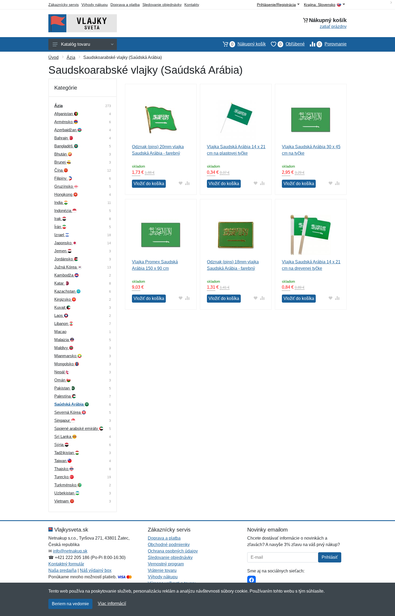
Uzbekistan (64, 493)
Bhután (61, 154)
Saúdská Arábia (69, 404)
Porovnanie (332, 44)
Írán (58, 226)
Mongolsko (64, 364)
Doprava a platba (125, 4)
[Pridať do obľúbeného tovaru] (180, 183)
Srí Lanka (63, 436)
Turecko (62, 477)
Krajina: (319, 5)
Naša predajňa (62, 570)
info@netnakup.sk (70, 551)
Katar (59, 283)
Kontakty (191, 4)
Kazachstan (65, 291)
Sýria (59, 444)
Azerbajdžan (65, 130)
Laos (59, 315)
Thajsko (61, 468)
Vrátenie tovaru (162, 570)
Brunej (60, 162)
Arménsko (64, 121)
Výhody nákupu (94, 4)
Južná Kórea (66, 267)
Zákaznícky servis (63, 4)
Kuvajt (60, 307)
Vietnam (62, 501)
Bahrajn (61, 138)
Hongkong (63, 194)
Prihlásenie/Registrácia (276, 4)
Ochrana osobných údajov (173, 551)
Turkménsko (65, 485)
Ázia (71, 57)
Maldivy (61, 347)
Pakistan (62, 388)
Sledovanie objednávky (162, 4)
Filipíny (61, 178)
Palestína (63, 396)
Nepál (60, 372)
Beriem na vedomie (70, 603)
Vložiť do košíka (149, 183)
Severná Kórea (68, 412)
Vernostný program (166, 564)
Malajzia (62, 339)
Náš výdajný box (96, 570)
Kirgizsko (63, 299)
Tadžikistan (64, 452)
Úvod (53, 57)
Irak (58, 218)
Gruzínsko (64, 186)
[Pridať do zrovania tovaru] (187, 183)
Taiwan (60, 460)
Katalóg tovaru (75, 44)
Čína (59, 170)
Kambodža (64, 275)
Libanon (61, 323)
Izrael (59, 234)
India (59, 202)
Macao (60, 331)
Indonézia (63, 210)
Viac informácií (112, 603)
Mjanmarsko (65, 355)
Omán (60, 380)
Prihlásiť (330, 557)
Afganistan (64, 113)
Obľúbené (292, 44)
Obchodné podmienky (169, 544)
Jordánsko (64, 259)
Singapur (62, 420)
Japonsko (63, 242)
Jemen (60, 251)
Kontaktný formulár (66, 564)
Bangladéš (64, 146)
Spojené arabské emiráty (76, 428)
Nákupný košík (248, 44)
